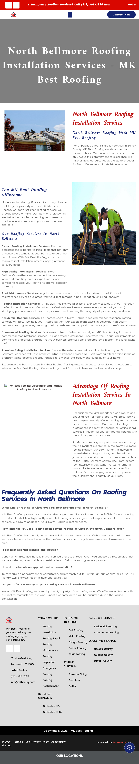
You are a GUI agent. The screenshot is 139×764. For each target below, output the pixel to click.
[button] (70, 15)
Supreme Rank (121, 742)
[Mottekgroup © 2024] (50, 741)
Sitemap (6, 745)
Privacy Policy (40, 741)
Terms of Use (21, 741)
